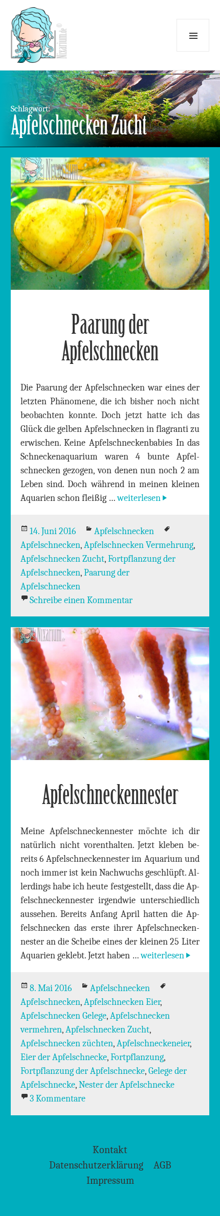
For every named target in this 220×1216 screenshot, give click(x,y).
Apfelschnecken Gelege (63, 1016)
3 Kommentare (57, 1098)
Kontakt (110, 1150)
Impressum (110, 1180)
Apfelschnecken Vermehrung (138, 545)
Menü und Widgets (193, 35)
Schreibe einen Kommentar (81, 600)
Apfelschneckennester (110, 795)
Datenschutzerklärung (96, 1165)
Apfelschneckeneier (153, 1043)
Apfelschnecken (124, 531)
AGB (162, 1165)
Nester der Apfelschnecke (126, 1085)
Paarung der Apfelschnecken (110, 338)
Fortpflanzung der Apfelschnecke (82, 1071)
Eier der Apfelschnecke (63, 1057)
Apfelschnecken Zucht (62, 559)
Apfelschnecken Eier (122, 1002)
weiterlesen (143, 498)
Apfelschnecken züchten (66, 1043)
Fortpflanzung (137, 1057)
